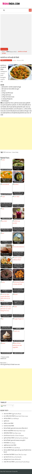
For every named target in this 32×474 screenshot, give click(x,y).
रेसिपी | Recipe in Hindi (11, 51)
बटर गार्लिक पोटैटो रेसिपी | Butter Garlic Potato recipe (16, 416)
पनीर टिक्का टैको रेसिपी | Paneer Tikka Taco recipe (15, 454)
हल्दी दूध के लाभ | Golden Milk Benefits (12, 459)
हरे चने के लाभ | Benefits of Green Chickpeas (14, 435)
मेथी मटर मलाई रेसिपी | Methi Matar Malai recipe (15, 430)
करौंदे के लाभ (3, 358)
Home (3, 51)
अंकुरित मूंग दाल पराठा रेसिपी (10, 445)
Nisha (15, 60)
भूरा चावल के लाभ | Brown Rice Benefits (13, 457)
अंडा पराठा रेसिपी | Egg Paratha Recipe (12, 413)
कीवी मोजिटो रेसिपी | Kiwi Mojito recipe (12, 433)
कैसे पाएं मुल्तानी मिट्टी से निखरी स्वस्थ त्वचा (10, 364)
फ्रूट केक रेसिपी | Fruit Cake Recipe (12, 447)
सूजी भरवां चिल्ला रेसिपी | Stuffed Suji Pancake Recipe (16, 438)
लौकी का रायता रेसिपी (8, 423)
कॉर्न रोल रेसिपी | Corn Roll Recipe (11, 418)
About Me (2, 471)
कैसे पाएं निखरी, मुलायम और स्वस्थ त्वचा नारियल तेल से (15, 428)
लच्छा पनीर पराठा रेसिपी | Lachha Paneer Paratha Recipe (17, 462)
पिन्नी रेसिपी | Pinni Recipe (10, 443)
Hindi (4, 405)
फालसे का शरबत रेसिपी (9, 426)
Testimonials (8, 471)
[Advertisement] (16, 31)
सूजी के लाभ (6, 421)
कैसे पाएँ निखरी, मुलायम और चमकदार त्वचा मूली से (14, 440)
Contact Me (14, 471)
